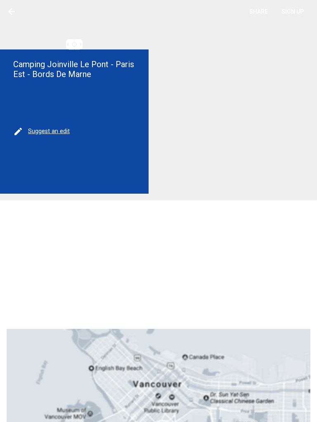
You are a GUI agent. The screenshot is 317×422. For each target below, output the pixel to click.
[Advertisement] (158, 264)
